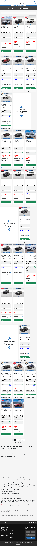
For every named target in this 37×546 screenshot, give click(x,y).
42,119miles (21, 256)
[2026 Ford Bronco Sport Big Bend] (30, 134)
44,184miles (21, 374)
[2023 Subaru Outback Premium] (18, 174)
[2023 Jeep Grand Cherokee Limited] (6, 248)
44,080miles (28, 337)
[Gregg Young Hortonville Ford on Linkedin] (35, 522)
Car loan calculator (13, 534)
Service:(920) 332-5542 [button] (4, 533)
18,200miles (34, 68)
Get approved (12, 533)
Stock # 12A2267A (3, 140)
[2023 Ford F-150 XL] (6, 174)
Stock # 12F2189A (28, 372)
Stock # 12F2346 (28, 254)
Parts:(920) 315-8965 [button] (5, 535)
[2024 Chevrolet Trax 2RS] (6, 134)
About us (11, 530)
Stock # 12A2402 (3, 103)
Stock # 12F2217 (3, 409)
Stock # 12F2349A (16, 140)
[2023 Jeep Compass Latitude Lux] (30, 20)
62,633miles (21, 182)
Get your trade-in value (24, 8)
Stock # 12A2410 (16, 254)
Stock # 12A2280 (16, 372)
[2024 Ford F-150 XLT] (18, 366)
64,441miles (34, 182)
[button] (32, 1)
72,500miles (21, 142)
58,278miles (28, 219)
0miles (34, 142)
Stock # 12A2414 (3, 372)
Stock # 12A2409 (3, 254)
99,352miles (9, 300)
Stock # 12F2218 (16, 409)
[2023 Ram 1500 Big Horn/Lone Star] (6, 97)
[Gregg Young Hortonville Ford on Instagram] (33, 522)
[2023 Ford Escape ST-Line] (6, 60)
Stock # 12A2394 (28, 26)
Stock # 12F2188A (3, 179)
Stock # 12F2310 (28, 140)
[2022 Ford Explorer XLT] (18, 20)
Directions (11, 529)
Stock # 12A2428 (3, 297)
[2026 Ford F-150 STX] (30, 248)
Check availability (5, 88)
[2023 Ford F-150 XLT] (30, 366)
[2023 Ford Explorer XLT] (18, 60)
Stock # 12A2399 (28, 179)
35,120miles (21, 68)
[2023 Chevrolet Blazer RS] (30, 174)
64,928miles (21, 300)
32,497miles (9, 256)
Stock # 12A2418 (16, 297)
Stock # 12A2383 (16, 179)
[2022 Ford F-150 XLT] (24, 329)
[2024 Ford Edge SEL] (24, 211)
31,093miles (9, 105)
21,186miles (9, 142)
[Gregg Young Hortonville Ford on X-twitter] (31, 522)
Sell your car (12, 531)
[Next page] (24, 440)
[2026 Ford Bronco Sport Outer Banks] (6, 20)
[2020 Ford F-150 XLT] (18, 134)
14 (21, 439)
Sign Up (31, 537)
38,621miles (9, 374)
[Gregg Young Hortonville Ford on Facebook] (29, 522)
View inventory (12, 527)
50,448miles (9, 182)
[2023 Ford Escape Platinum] (18, 292)
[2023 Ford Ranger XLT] (18, 248)
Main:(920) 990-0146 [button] (5, 531)
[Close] (35, 8)
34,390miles (34, 374)
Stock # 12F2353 (3, 26)
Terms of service (12, 537)
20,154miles (9, 68)
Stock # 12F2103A (16, 26)
